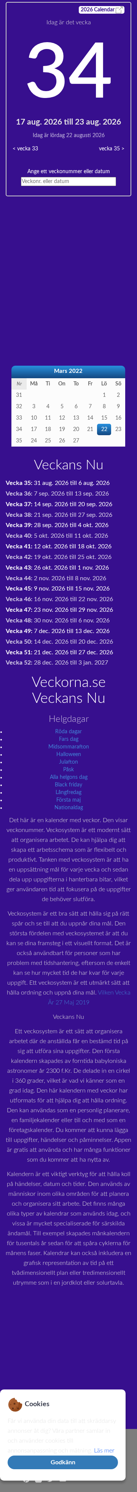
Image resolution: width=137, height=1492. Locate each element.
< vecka (25, 149)
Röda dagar (68, 731)
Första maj (68, 800)
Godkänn (63, 1462)
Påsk (68, 769)
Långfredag (68, 792)
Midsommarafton (68, 747)
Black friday (68, 785)
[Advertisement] (68, 264)
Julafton (68, 762)
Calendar (98, 10)
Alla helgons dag (69, 777)
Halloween (68, 754)
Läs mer (104, 1451)
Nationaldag (68, 807)
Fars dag (68, 739)
